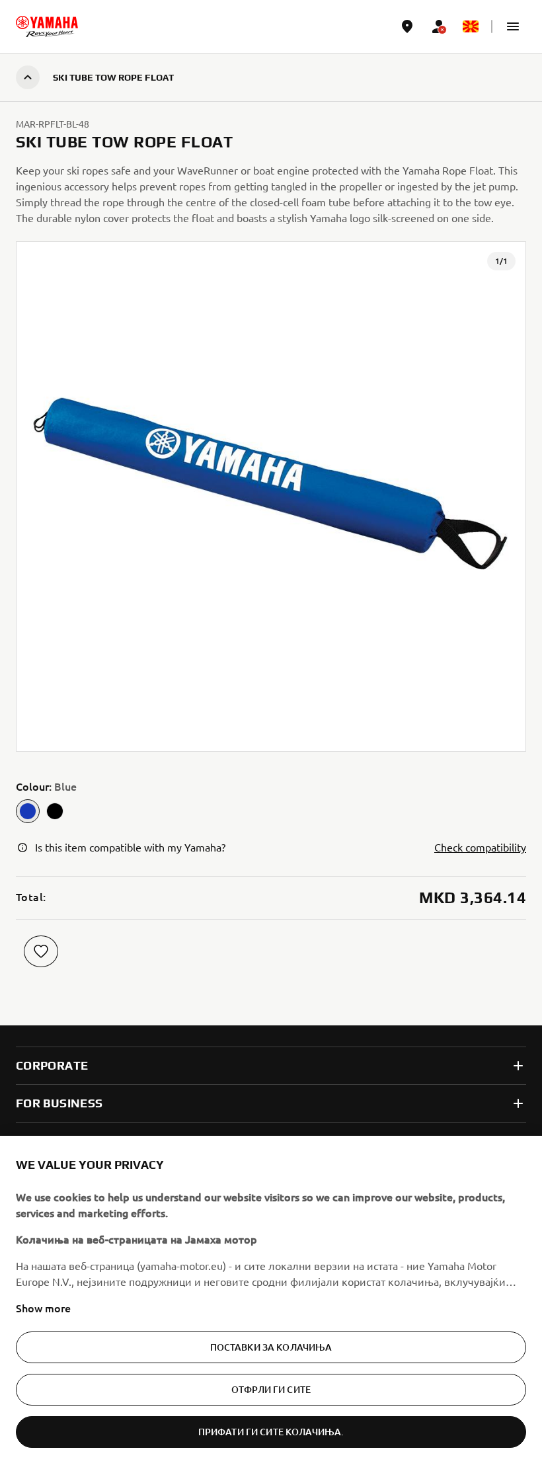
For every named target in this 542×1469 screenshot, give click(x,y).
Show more (43, 1307)
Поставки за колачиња (271, 1347)
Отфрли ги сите (271, 1389)
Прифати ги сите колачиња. (271, 1431)
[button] (513, 26)
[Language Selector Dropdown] (470, 26)
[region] (271, 1302)
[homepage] (47, 26)
